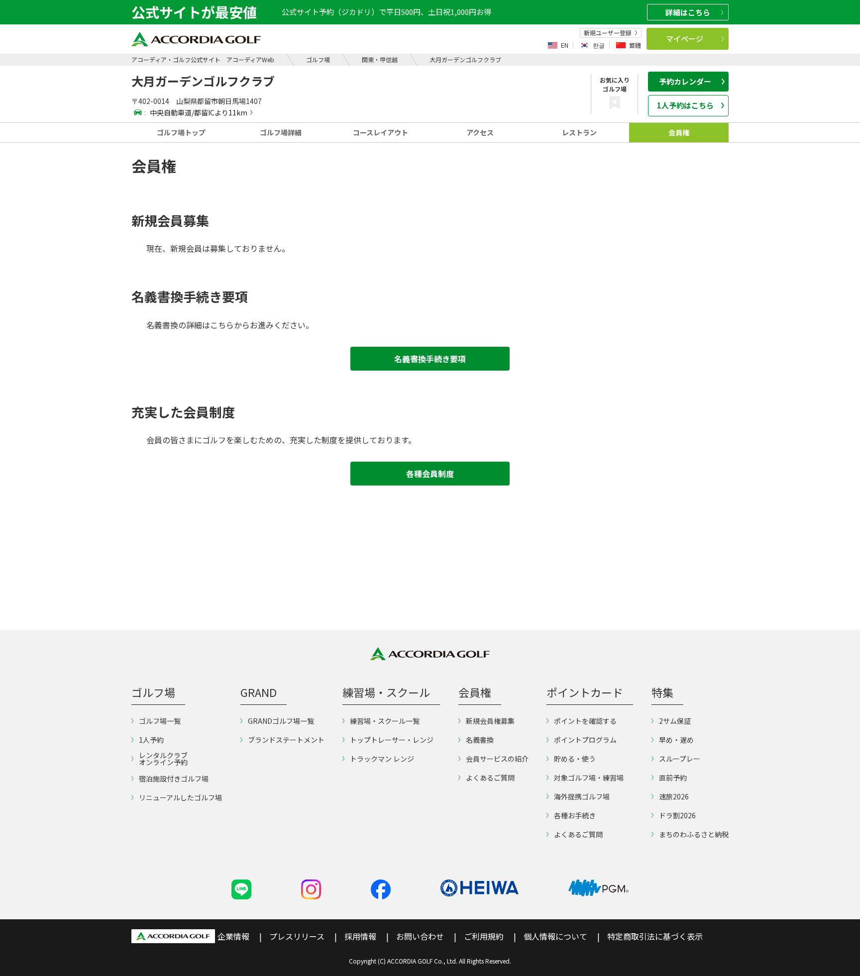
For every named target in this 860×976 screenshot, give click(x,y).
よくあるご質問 (490, 777)
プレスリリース (296, 936)
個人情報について (555, 936)
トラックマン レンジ (382, 758)
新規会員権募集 (490, 720)
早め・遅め (676, 739)
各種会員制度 (430, 474)
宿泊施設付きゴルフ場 (174, 778)
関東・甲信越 (380, 59)
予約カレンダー (685, 81)
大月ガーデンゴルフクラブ (465, 59)
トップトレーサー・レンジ (391, 739)
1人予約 (151, 739)
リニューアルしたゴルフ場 (180, 797)
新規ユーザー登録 (608, 33)
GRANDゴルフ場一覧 (281, 720)
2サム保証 (675, 720)
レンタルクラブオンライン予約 (163, 759)
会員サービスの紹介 (497, 758)
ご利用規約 (484, 936)
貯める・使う (575, 758)
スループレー (679, 758)
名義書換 (480, 739)
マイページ (684, 38)
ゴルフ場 (318, 59)
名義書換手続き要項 (430, 359)
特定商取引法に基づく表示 (655, 936)
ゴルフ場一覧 (160, 720)
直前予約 (673, 777)
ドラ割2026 (677, 815)
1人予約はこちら (685, 105)
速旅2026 (674, 796)
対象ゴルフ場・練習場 (589, 777)
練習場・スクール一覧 (385, 720)
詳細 (687, 12)
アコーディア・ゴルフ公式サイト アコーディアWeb (202, 59)
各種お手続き (575, 815)
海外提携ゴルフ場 (582, 796)
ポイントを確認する (585, 720)
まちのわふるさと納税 (694, 834)
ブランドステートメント (286, 739)
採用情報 (360, 936)
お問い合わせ (420, 936)
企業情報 (233, 936)
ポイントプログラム (585, 739)
